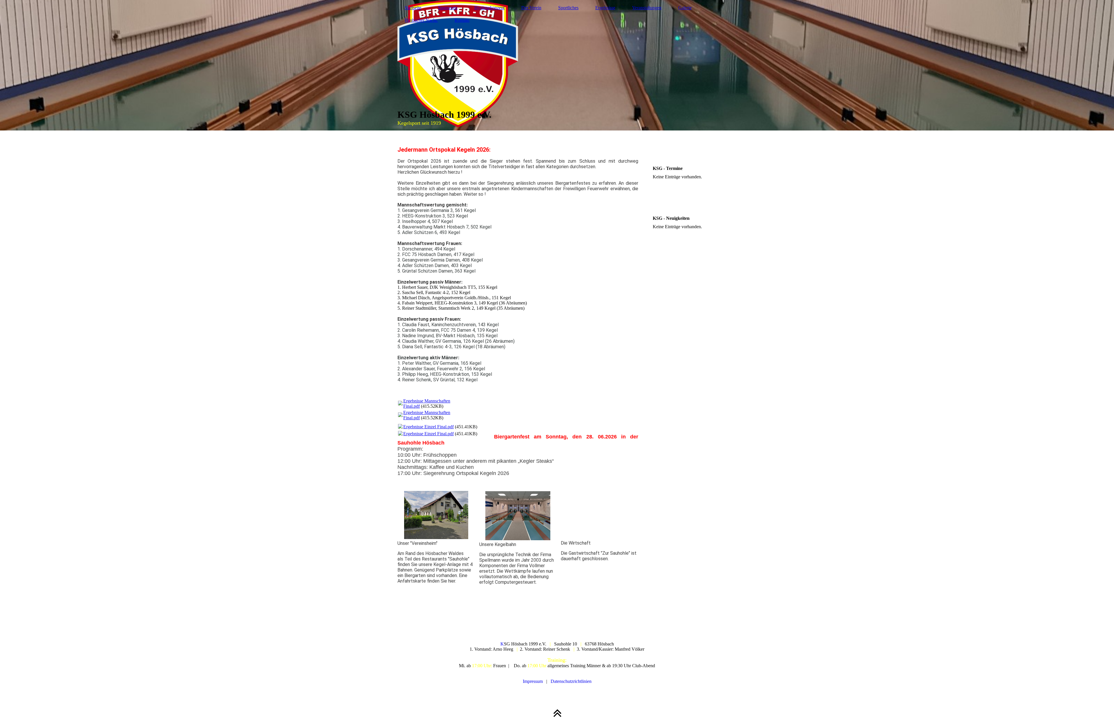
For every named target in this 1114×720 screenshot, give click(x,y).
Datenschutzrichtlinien (571, 681)
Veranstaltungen (646, 7)
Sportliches (568, 7)
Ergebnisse (605, 7)
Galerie (685, 7)
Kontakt (462, 20)
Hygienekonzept (489, 7)
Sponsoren (447, 7)
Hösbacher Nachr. (421, 20)
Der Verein (531, 7)
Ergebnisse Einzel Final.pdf (428, 426)
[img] (557, 65)
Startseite (413, 7)
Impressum (533, 681)
